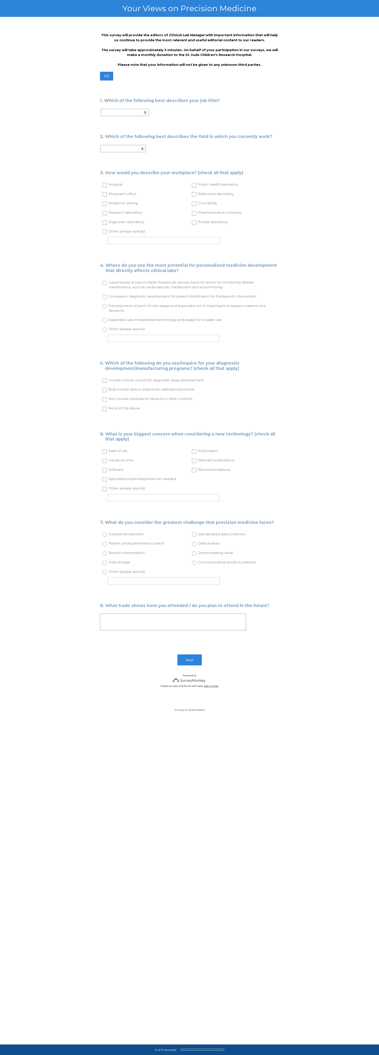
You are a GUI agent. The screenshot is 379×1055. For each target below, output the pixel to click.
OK (106, 76)
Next (190, 660)
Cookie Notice (195, 709)
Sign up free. (211, 686)
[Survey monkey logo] (189, 680)
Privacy (179, 709)
